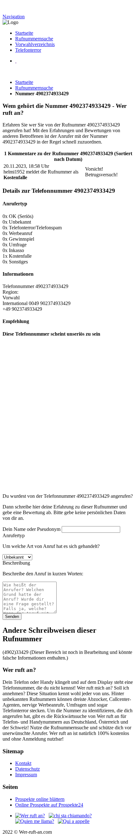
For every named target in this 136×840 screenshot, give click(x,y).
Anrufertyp (14, 535)
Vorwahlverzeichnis (35, 44)
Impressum (26, 774)
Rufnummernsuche (34, 38)
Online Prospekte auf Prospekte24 (49, 805)
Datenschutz (27, 769)
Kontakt (23, 763)
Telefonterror (28, 50)
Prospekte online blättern (40, 799)
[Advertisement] (68, 420)
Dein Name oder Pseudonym (31, 529)
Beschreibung (16, 563)
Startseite (24, 33)
